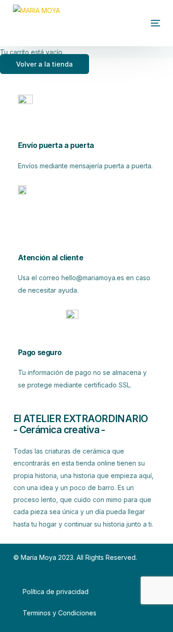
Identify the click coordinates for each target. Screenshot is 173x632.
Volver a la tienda (44, 64)
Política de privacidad (56, 591)
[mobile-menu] (141, 23)
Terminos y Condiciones (59, 613)
